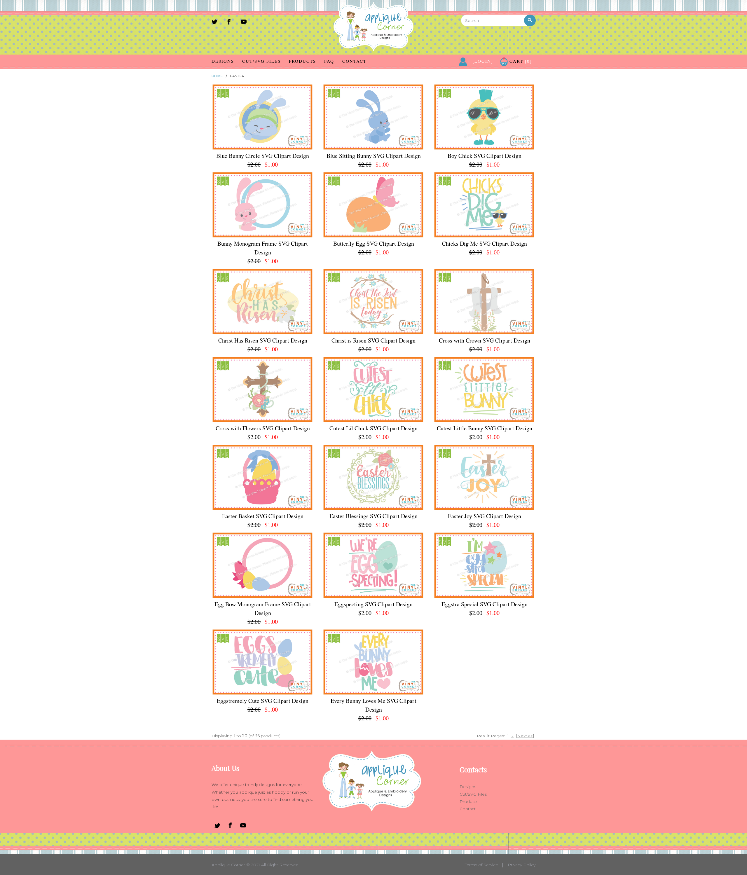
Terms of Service (481, 864)
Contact (354, 61)
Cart (520, 61)
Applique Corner (228, 864)
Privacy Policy (521, 864)
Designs (223, 61)
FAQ (329, 61)
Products (302, 61)
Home (217, 76)
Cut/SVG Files (261, 61)
